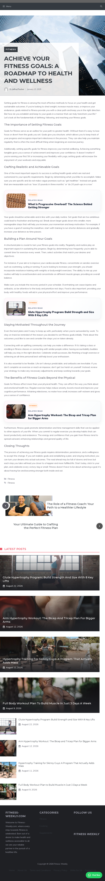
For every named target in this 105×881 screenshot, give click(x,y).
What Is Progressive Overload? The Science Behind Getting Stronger (60, 206)
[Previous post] (5, 506)
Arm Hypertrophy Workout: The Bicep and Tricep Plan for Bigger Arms (62, 417)
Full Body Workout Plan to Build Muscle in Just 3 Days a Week (47, 703)
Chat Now (96, 875)
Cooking (43, 826)
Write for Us (76, 870)
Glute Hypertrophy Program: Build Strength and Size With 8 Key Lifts (61, 314)
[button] (101, 6)
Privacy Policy (60, 870)
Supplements (46, 832)
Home (12, 870)
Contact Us (90, 870)
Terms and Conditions (40, 870)
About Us (22, 870)
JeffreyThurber (18, 89)
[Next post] (99, 526)
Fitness (11, 49)
